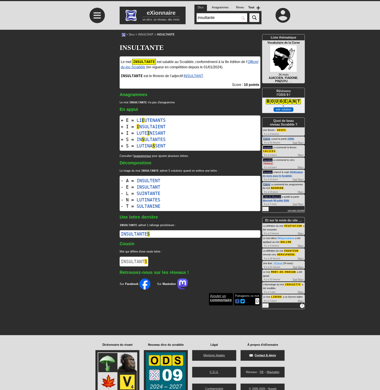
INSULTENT (148, 180)
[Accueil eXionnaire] (123, 34)
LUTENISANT (151, 133)
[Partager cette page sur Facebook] (237, 301)
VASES (281, 130)
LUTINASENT (151, 146)
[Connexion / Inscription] (283, 15)
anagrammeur (142, 156)
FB (261, 372)
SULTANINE (148, 206)
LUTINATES (148, 199)
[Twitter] (242, 302)
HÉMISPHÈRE (286, 254)
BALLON (286, 242)
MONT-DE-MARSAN (283, 272)
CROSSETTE (293, 284)
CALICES (269, 151)
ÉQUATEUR (291, 250)
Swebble (267, 147)
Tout (294, 142)
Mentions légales (214, 355)
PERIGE (268, 163)
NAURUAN (277, 188)
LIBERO (276, 296)
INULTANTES (151, 139)
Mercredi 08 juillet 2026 (276, 200)
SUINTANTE (148, 193)
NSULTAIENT (151, 126)
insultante (135, 234)
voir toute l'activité (296, 210)
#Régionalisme (285, 238)
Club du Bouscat (272, 196)
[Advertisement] (97, 110)
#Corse (278, 263)
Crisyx (266, 138)
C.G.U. (214, 372)
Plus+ (301, 142)
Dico (132, 34)
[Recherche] (254, 17)
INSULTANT (145, 34)
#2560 (290, 138)
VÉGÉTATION (293, 226)
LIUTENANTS (151, 120)
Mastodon (273, 372)
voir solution (283, 109)
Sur (129, 284)
